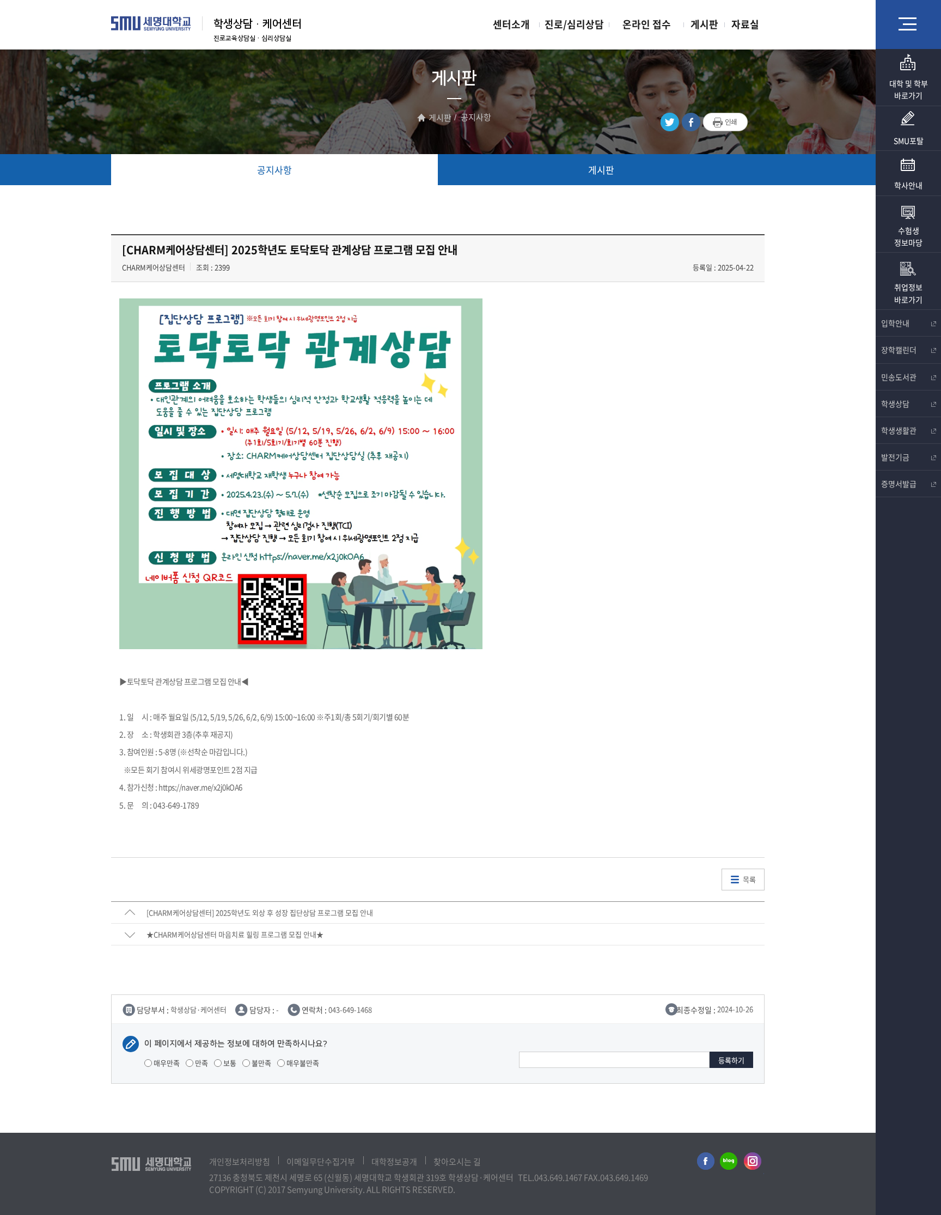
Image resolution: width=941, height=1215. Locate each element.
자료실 (745, 24)
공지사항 (274, 169)
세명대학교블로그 (729, 1163)
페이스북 (691, 122)
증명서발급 (898, 484)
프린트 (725, 122)
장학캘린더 (898, 350)
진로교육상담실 (234, 38)
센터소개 (511, 24)
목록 (749, 879)
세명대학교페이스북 (704, 1163)
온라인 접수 (646, 24)
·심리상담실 (273, 38)
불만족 (260, 1063)
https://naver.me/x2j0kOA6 (200, 787)
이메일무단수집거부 (320, 1162)
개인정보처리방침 (239, 1162)
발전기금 (895, 457)
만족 (200, 1063)
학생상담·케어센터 (257, 24)
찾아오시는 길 (457, 1162)
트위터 (670, 122)
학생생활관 (898, 430)
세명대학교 (151, 23)
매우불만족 (302, 1063)
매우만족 (166, 1063)
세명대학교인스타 (753, 1163)
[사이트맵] (908, 24)
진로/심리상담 (574, 24)
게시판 (704, 24)
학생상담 (895, 403)
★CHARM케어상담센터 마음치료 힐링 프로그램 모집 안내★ (234, 934)
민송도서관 (898, 377)
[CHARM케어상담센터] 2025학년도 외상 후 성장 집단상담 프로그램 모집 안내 (259, 912)
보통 (229, 1063)
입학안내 (895, 323)
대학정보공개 (394, 1162)
